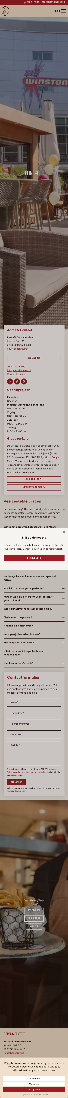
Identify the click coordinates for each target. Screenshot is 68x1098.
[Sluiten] (64, 532)
